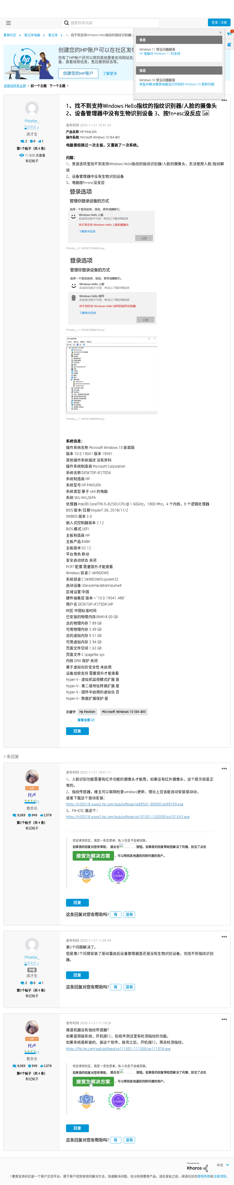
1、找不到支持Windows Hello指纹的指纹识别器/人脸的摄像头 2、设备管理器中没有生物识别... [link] (132, 35)
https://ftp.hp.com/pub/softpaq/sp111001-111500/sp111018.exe (118, 1048)
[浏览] (7, 23)
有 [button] (115, 914)
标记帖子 (32, 161)
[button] (224, 100)
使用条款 (203, 1176)
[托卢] (32, 777)
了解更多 (110, 73)
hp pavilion (87, 712)
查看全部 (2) (86, 720)
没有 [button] (129, 914)
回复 (77, 731)
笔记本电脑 (32, 35)
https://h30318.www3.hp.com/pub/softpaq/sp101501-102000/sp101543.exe (128, 816)
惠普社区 (9, 35)
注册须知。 (221, 1176)
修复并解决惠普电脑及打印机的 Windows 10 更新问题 (176, 84)
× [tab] (220, 32)
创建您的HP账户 (78, 73)
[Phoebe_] (32, 108)
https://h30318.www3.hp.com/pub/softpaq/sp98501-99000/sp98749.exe (124, 804)
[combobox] (110, 22)
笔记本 (53, 35)
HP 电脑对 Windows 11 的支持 (159, 53)
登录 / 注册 (219, 22)
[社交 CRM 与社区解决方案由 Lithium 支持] (197, 1167)
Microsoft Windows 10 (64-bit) (124, 712)
